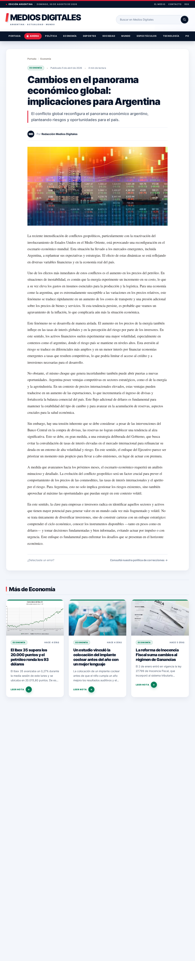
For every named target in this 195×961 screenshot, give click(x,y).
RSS (187, 4)
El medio (159, 4)
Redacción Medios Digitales (60, 134)
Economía (70, 36)
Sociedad (108, 36)
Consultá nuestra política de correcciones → (139, 560)
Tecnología (171, 36)
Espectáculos (147, 36)
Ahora (34, 36)
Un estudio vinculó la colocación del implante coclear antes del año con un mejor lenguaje (96, 657)
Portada (15, 36)
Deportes (89, 36)
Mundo (125, 36)
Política (51, 36)
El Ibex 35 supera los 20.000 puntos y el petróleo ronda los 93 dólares (30, 657)
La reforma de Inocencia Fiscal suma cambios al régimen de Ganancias (157, 655)
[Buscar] (184, 19)
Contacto (174, 4)
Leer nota (20, 689)
